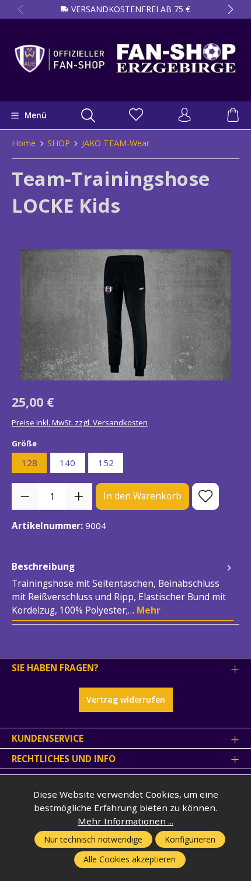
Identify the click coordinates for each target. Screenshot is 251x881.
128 (29, 462)
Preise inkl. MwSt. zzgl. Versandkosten (80, 422)
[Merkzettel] (136, 115)
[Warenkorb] (233, 115)
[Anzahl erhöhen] (79, 496)
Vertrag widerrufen (125, 699)
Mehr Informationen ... (125, 821)
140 (67, 462)
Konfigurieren (190, 839)
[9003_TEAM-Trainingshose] (125, 314)
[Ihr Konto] (184, 115)
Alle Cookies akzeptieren (129, 859)
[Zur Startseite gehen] (125, 58)
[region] (125, 314)
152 (106, 462)
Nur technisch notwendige (93, 839)
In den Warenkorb (142, 496)
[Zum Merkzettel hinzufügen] (205, 496)
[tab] (122, 589)
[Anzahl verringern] (25, 496)
